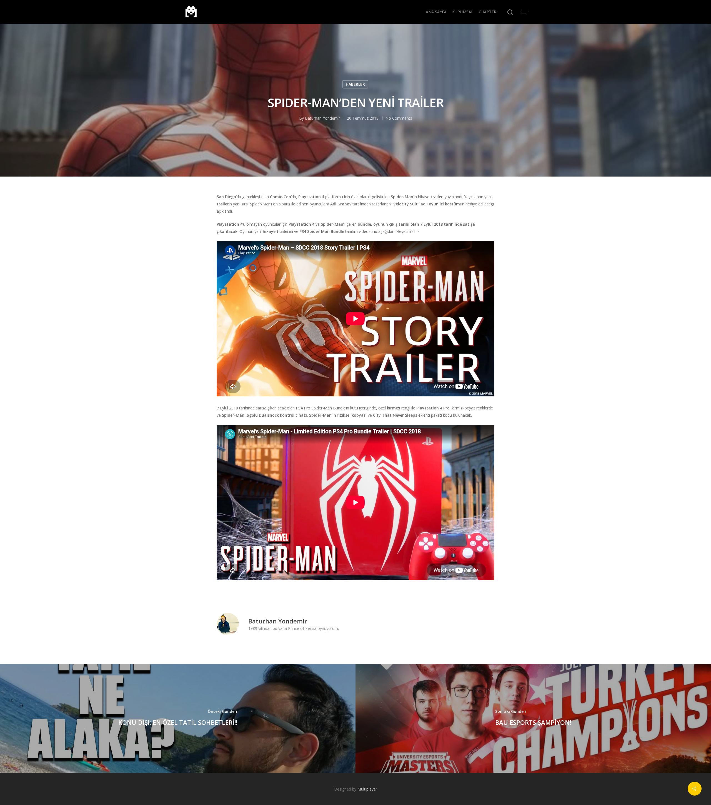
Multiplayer (367, 789)
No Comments (398, 118)
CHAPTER (487, 11)
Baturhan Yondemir (322, 118)
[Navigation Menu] (525, 12)
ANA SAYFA (436, 11)
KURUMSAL (462, 11)
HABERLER (355, 84)
